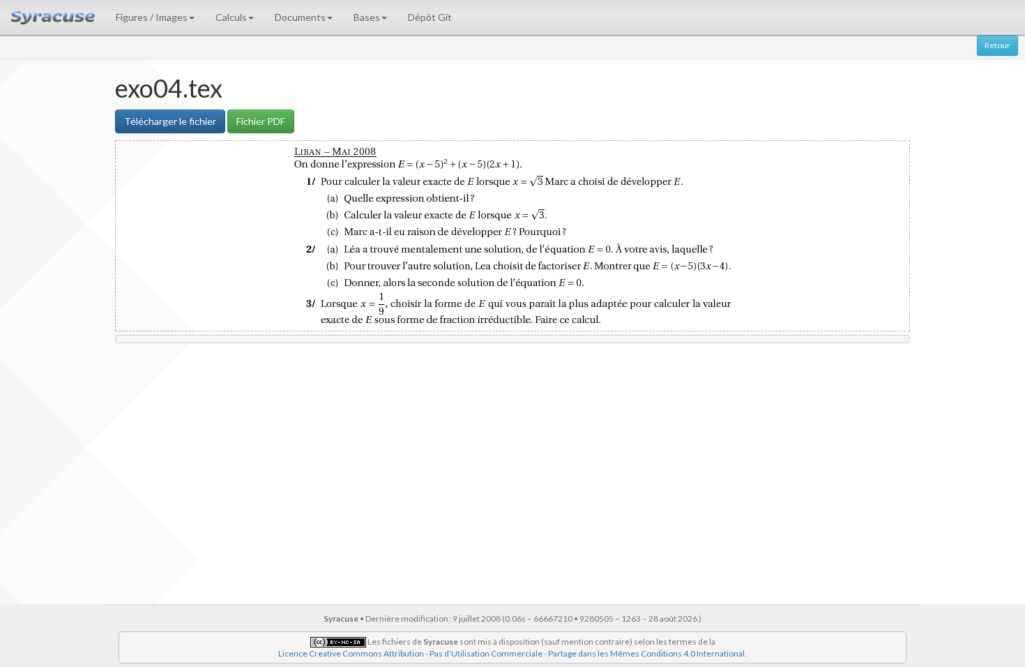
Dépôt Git (430, 17)
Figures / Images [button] (152, 17)
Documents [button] (300, 17)
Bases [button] (367, 17)
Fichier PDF (260, 121)
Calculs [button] (231, 17)
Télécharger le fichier (170, 121)
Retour (997, 45)
